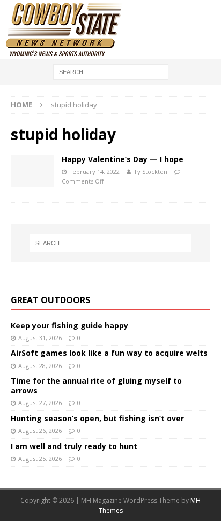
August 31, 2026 (40, 338)
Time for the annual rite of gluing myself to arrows (96, 385)
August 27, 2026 (40, 403)
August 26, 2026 (40, 431)
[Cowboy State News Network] (64, 53)
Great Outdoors (50, 300)
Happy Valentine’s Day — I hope (122, 159)
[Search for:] (110, 71)
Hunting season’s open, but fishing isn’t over (97, 418)
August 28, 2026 (40, 366)
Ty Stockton (150, 171)
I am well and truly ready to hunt (74, 446)
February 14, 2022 (94, 171)
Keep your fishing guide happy (69, 325)
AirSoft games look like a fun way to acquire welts (109, 353)
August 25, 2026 (40, 458)
